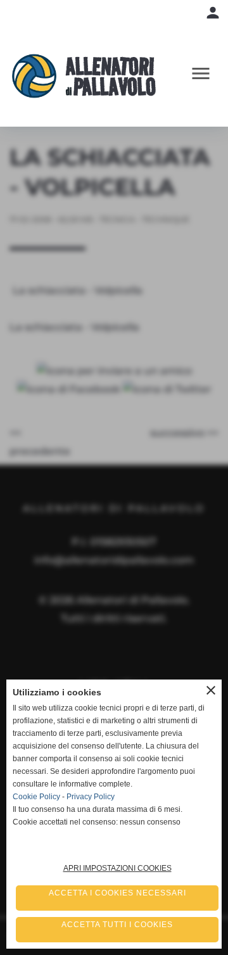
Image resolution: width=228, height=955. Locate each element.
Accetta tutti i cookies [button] (117, 924)
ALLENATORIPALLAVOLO (111, 76)
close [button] (210, 690)
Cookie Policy (36, 796)
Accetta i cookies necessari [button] (117, 893)
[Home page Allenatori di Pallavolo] (39, 76)
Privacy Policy (90, 796)
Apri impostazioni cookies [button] (117, 868)
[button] (204, 76)
